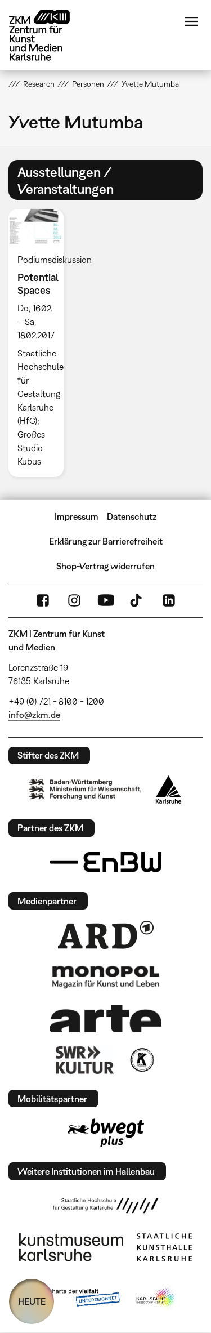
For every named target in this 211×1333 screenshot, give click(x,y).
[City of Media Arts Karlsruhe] (156, 1298)
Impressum (76, 516)
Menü (191, 21)
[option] (40, 342)
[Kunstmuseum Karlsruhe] (71, 1247)
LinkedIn (169, 600)
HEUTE (32, 1301)
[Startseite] (47, 35)
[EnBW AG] (106, 862)
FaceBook (43, 600)
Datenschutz (131, 516)
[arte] (106, 1018)
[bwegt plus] (106, 1132)
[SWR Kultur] (85, 1060)
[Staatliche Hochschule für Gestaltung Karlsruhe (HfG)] (106, 1205)
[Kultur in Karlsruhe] (141, 1060)
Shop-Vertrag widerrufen (105, 566)
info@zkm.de (34, 715)
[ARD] (106, 935)
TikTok (137, 600)
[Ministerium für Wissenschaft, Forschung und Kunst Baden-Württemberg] (85, 789)
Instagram (74, 600)
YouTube (106, 600)
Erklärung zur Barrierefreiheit (106, 541)
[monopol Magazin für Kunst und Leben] (106, 976)
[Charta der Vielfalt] (76, 1298)
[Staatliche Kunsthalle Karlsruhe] (164, 1247)
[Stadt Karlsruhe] (168, 789)
